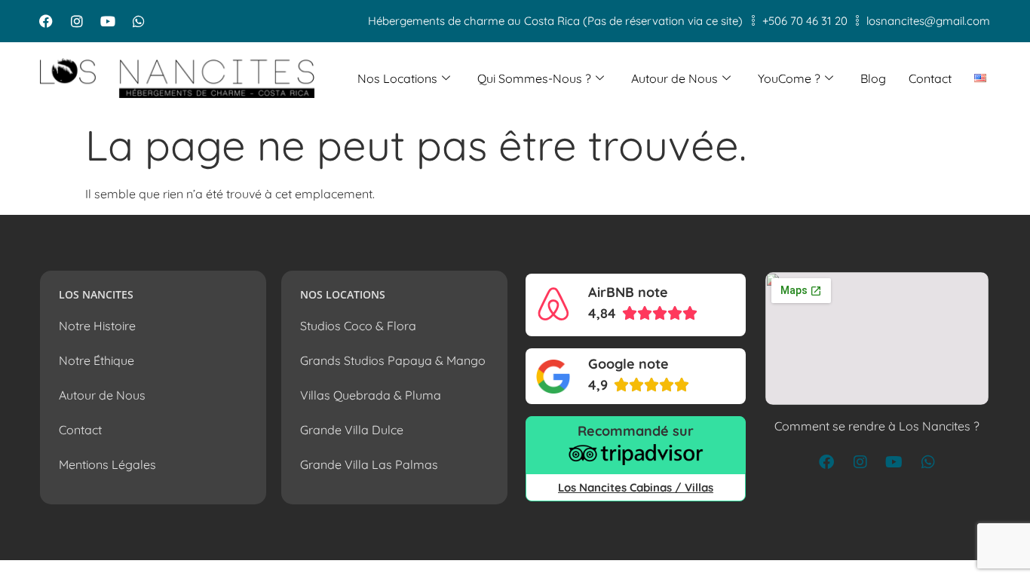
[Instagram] (76, 21)
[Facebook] (46, 21)
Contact (930, 78)
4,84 (602, 313)
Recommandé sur (636, 431)
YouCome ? (789, 78)
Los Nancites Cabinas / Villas (635, 487)
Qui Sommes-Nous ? (534, 78)
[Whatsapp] (138, 21)
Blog (873, 78)
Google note (628, 363)
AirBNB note (628, 292)
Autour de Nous (674, 78)
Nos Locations (397, 78)
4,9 (598, 385)
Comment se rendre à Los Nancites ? (876, 425)
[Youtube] (107, 21)
